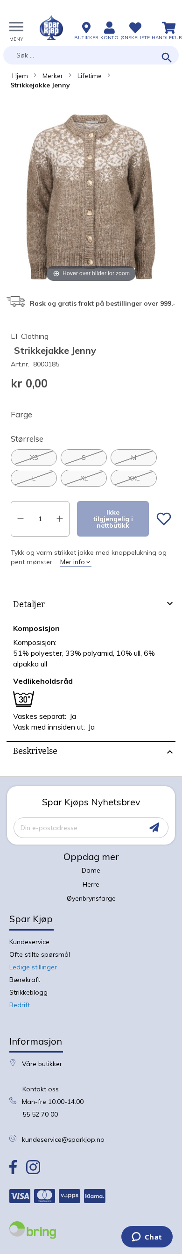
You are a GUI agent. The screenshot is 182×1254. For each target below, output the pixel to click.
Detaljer (29, 604)
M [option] (133, 457)
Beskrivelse (35, 751)
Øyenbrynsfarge (91, 898)
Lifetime (89, 76)
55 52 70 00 (40, 1114)
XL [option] (84, 478)
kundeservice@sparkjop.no (63, 1139)
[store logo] (51, 27)
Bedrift (19, 1005)
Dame (91, 870)
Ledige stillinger (33, 967)
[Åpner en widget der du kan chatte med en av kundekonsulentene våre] (147, 1237)
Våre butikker (42, 1064)
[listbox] (91, 468)
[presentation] (91, 605)
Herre (91, 884)
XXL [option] (134, 478)
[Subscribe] (154, 827)
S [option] (84, 457)
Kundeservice (29, 942)
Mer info (72, 562)
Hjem (20, 76)
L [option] (33, 478)
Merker (52, 76)
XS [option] (34, 457)
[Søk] (167, 58)
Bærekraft (24, 979)
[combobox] (91, 55)
